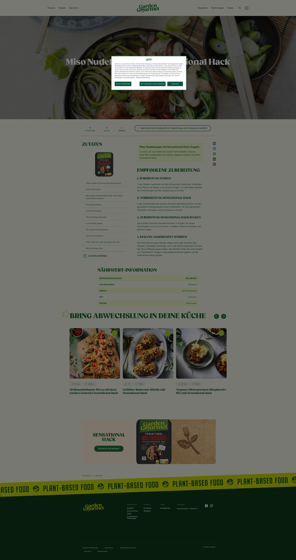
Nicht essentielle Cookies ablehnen (152, 84)
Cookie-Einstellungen (123, 84)
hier (154, 75)
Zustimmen (175, 84)
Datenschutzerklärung (143, 77)
